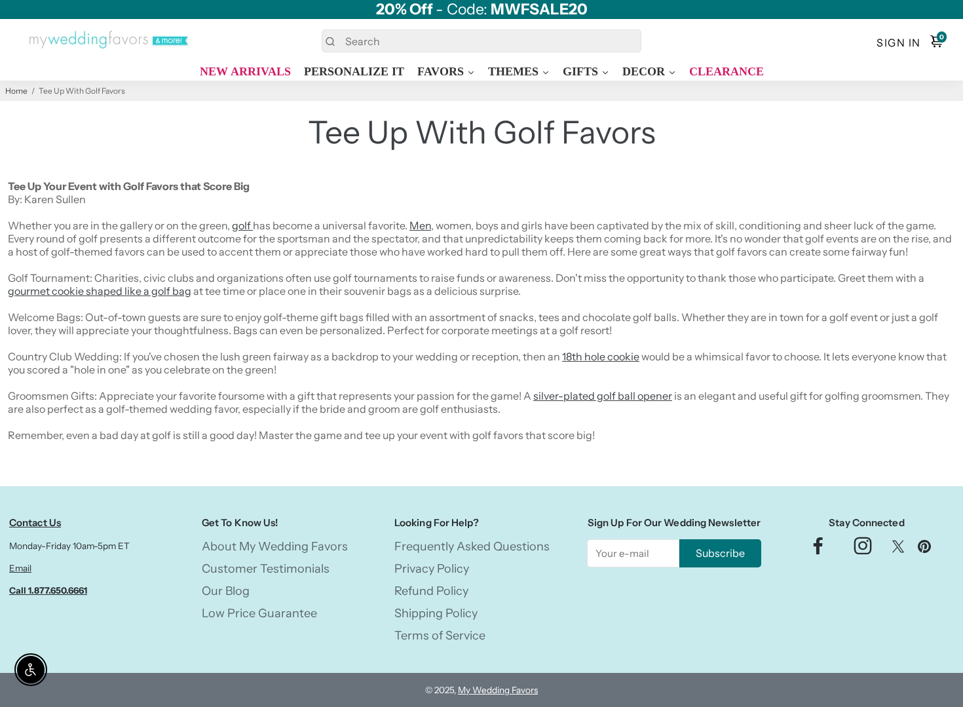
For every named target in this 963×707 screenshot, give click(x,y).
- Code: (482, 9)
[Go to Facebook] (818, 549)
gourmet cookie (47, 290)
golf (242, 225)
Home (16, 91)
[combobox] (481, 40)
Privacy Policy (431, 569)
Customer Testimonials (266, 569)
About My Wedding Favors (275, 546)
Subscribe (720, 553)
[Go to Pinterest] (924, 549)
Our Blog (226, 591)
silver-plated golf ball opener (602, 395)
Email (20, 568)
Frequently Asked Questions (472, 546)
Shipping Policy (436, 613)
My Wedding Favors (498, 690)
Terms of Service (439, 635)
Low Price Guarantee (259, 613)
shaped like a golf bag (138, 290)
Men (420, 225)
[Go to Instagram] (862, 549)
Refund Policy (431, 591)
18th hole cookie (600, 356)
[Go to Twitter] (898, 549)
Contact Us (35, 522)
